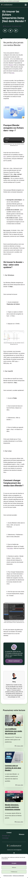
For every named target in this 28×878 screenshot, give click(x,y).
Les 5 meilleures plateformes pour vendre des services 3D (13, 731)
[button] (25, 5)
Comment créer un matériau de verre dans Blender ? (13, 768)
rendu (12, 73)
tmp (4, 156)
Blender (11, 65)
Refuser (14, 867)
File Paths (10, 548)
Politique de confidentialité (18, 875)
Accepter (14, 863)
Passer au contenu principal (9, 1)
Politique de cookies (7, 875)
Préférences (14, 871)
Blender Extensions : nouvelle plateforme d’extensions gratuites (12, 807)
